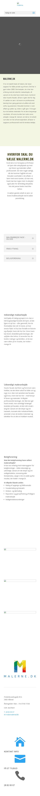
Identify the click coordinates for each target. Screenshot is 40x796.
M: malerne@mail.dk (11, 715)
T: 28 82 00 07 (9, 712)
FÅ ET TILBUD (10, 768)
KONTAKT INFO (11, 751)
